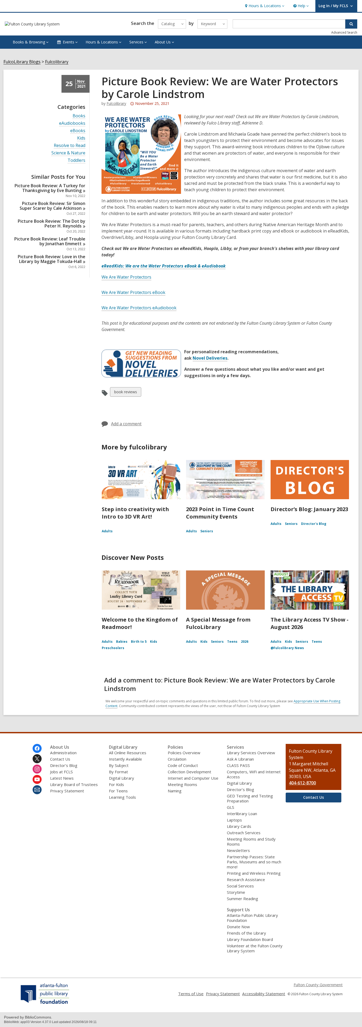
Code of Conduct (183, 765)
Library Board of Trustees (74, 784)
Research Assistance (246, 879)
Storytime (236, 892)
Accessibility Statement (263, 993)
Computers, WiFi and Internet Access (254, 774)
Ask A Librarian (240, 759)
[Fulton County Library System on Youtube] (37, 779)
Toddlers (76, 160)
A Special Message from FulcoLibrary (218, 623)
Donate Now (238, 926)
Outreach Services (244, 832)
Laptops (234, 820)
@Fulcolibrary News (287, 648)
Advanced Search (344, 32)
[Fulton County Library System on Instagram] (37, 769)
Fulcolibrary (56, 61)
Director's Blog (313, 523)
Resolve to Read (69, 145)
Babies (121, 641)
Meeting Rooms (182, 784)
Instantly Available (125, 759)
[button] (264, 6)
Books (79, 116)
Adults (107, 531)
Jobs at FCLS (61, 771)
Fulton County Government (318, 984)
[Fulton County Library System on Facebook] (37, 748)
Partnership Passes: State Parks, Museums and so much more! (254, 861)
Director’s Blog (63, 765)
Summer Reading (242, 898)
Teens (232, 641)
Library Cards (239, 826)
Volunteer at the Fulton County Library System (254, 948)
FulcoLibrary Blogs (22, 61)
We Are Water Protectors (126, 277)
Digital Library (121, 778)
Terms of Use (191, 993)
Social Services (240, 885)
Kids (81, 138)
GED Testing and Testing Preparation (250, 798)
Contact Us (60, 759)
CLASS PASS (238, 765)
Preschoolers (113, 648)
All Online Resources (127, 752)
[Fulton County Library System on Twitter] (37, 758)
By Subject (119, 765)
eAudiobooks (72, 123)
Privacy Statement (67, 790)
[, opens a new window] (45, 1003)
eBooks (77, 131)
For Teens (118, 790)
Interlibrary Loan (242, 813)
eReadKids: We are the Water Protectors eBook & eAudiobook (163, 266)
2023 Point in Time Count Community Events (220, 513)
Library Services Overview (251, 752)
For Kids (116, 784)
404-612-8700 (302, 783)
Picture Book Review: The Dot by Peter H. (51, 223)
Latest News (62, 778)
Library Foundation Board (250, 939)
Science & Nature (68, 153)
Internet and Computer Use (193, 778)
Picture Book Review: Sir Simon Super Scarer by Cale (52, 205)
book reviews (125, 393)
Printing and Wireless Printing (254, 873)
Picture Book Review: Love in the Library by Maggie (51, 259)
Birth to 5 (139, 641)
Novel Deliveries (210, 358)
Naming (175, 790)
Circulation (177, 759)
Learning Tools (122, 797)
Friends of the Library (246, 933)
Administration (63, 752)
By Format (118, 771)
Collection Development (189, 771)
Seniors (206, 531)
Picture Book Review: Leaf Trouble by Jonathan (49, 241)
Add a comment (126, 424)
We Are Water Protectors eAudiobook (138, 308)
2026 (244, 641)
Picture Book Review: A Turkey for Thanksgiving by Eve (50, 188)
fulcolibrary (116, 103)
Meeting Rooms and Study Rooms (251, 841)
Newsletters (238, 850)
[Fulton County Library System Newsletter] (37, 789)
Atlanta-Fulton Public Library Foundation (252, 918)
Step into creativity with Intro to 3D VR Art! (135, 513)
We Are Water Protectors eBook (133, 292)
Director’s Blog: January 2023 (309, 509)
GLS (230, 807)
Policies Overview (184, 752)
